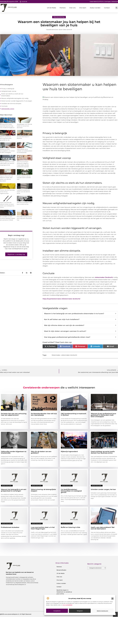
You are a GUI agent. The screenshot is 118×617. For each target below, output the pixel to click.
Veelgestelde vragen (7, 109)
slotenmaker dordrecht (69, 355)
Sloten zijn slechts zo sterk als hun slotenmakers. (12, 95)
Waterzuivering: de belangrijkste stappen (43, 490)
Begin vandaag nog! (16, 235)
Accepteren (56, 611)
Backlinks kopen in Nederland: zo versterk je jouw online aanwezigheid (64, 592)
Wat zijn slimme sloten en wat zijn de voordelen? (80, 325)
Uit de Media (60, 573)
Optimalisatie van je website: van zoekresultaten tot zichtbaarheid (24, 150)
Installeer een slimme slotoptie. (11, 103)
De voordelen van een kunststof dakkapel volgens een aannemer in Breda (7, 218)
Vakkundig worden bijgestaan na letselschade (13, 452)
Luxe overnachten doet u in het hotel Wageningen (43, 528)
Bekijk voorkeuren (102, 611)
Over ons (72, 8)
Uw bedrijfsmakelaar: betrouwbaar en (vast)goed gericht (71, 491)
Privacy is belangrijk (7, 88)
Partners (63, 8)
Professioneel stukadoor (10, 527)
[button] (112, 598)
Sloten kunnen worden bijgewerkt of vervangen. (16, 101)
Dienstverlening (59, 17)
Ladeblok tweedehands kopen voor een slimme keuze (23, 191)
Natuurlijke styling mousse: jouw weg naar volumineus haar (24, 218)
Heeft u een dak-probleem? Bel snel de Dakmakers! (102, 528)
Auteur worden (95, 8)
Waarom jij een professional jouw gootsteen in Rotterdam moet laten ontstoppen (103, 415)
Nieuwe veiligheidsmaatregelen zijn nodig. (15, 98)
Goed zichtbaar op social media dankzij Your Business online (103, 452)
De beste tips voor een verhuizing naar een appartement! (13, 414)
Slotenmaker (56, 355)
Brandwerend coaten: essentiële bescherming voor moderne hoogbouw (7, 126)
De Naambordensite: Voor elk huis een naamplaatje (44, 414)
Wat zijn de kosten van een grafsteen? (41, 452)
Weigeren (80, 611)
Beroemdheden (61, 570)
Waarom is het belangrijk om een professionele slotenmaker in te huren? (80, 313)
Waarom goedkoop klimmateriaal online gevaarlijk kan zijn (5, 138)
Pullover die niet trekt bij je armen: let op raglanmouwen (7, 191)
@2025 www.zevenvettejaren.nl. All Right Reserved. (15, 614)
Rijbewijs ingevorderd (69, 451)
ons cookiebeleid (67, 605)
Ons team (82, 8)
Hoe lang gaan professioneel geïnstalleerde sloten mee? (80, 337)
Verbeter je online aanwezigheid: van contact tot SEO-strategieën (7, 150)
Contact (107, 8)
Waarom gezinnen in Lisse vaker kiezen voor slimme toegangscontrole (7, 163)
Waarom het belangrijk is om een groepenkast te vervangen (13, 490)
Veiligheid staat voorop (8, 91)
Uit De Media (51, 8)
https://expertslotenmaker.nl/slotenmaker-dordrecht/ (61, 299)
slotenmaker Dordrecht (104, 277)
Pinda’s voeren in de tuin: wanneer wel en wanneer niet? (24, 177)
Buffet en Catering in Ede (70, 527)
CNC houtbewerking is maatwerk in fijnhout (73, 414)
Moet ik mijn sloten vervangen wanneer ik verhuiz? (80, 331)
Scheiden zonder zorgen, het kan (103, 489)
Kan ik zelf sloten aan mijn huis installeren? (80, 319)
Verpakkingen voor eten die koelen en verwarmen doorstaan (24, 126)
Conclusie (4, 106)
